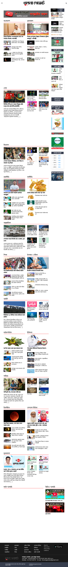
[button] (2, 3)
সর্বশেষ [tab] (54, 9)
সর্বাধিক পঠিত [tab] (61, 10)
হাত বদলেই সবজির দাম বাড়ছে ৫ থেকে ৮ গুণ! (53, 500)
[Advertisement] (26, 76)
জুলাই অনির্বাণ (47, 514)
